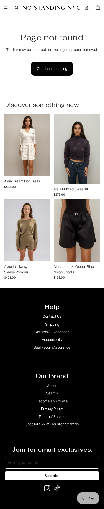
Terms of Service (52, 416)
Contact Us (52, 316)
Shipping (52, 324)
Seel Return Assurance (52, 347)
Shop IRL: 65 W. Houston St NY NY (52, 424)
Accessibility (52, 339)
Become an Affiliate (52, 401)
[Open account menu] (86, 7)
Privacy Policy (52, 408)
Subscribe (52, 476)
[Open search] (16, 7)
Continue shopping (52, 68)
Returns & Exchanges (52, 331)
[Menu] (6, 7)
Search (52, 393)
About (52, 385)
